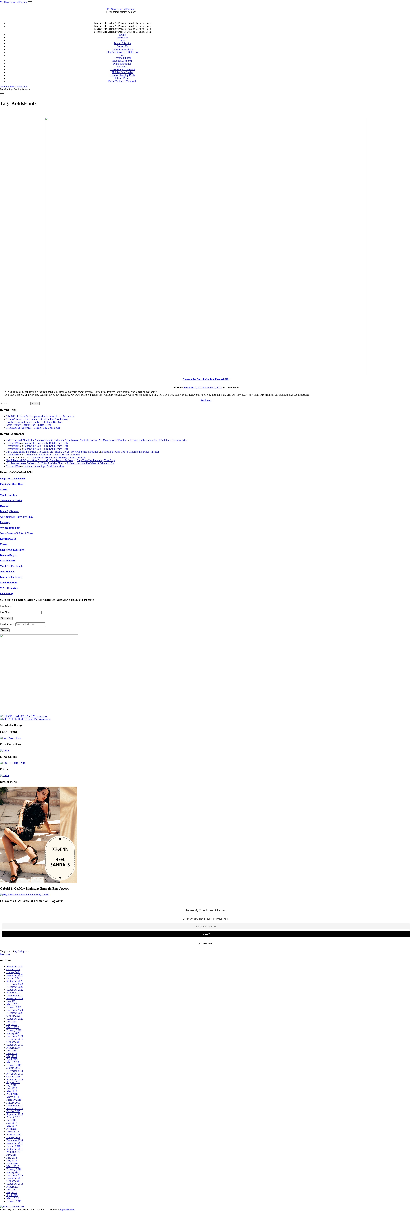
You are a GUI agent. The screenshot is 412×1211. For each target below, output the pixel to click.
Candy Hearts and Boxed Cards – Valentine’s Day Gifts (34, 422)
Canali (4, 489)
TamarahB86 (13, 443)
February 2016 (13, 1169)
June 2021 (11, 1001)
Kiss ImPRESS (8, 538)
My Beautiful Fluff (10, 527)
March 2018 (12, 1096)
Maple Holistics (8, 495)
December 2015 (14, 1175)
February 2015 (13, 1201)
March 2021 (12, 1004)
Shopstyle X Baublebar (12, 478)
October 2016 (13, 1146)
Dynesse (4, 506)
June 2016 (11, 1157)
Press (122, 40)
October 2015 (13, 1180)
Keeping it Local (122, 57)
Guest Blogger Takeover (122, 69)
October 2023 (13, 978)
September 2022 (14, 989)
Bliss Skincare (7, 560)
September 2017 (14, 1114)
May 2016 (11, 1160)
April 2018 (12, 1094)
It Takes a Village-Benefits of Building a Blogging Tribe (158, 440)
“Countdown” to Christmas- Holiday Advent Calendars (51, 454)
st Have (19, 484)
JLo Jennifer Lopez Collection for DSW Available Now (34, 463)
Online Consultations (122, 49)
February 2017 (13, 1134)
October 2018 (13, 1076)
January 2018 (13, 1102)
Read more (206, 400)
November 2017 (14, 1108)
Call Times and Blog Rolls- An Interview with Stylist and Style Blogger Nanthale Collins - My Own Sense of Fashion (66, 440)
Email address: (7, 624)
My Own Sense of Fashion (120, 9)
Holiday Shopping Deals (122, 75)
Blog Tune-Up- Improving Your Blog (96, 460)
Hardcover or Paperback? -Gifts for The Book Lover (33, 427)
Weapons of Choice (11, 500)
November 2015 (14, 1178)
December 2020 (14, 1010)
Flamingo (5, 522)
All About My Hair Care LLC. (16, 516)
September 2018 (14, 1079)
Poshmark (5, 954)
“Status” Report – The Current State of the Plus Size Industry (37, 419)
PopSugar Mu (7, 484)
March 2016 (12, 1166)
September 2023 (14, 981)
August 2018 (13, 1082)
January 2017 (13, 1137)
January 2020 (13, 1033)
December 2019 (14, 1036)
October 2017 (13, 1111)
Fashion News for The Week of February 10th (90, 463)
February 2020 (13, 1030)
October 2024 (13, 969)
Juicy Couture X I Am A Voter (16, 533)
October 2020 (13, 1015)
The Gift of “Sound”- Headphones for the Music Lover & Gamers (40, 416)
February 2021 (13, 1007)
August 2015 (13, 1186)
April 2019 (12, 1059)
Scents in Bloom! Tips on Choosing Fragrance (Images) (130, 451)
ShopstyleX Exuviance (13, 549)
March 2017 (12, 1131)
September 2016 (14, 1149)
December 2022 (14, 984)
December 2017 (14, 1105)
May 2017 (11, 1125)
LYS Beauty (6, 593)
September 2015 (14, 1183)
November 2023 (14, 975)
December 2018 (14, 1070)
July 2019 (11, 1050)
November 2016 (14, 1143)
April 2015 (12, 1195)
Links (122, 55)
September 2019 (14, 1044)
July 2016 (11, 1154)
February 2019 (13, 1065)
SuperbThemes (67, 1209)
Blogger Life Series (122, 60)
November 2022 (14, 986)
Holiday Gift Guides (122, 72)
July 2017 (11, 1120)
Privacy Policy (122, 78)
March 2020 (12, 1027)
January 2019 (13, 1068)
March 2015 (12, 1198)
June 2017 (11, 1123)
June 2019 (11, 1053)
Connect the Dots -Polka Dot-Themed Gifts (206, 379)
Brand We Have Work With (122, 81)
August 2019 (13, 1047)
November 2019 (14, 1039)
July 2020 (11, 1021)
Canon (4, 544)
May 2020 (11, 1024)
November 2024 (14, 966)
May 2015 (11, 1192)
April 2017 (12, 1128)
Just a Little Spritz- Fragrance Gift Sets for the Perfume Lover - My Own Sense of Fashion (52, 451)
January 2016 (13, 1172)
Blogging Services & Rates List (122, 52)
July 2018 (11, 1085)
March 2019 (12, 1062)
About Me (122, 37)
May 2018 (11, 1091)
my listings (19, 951)
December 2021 (14, 995)
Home (122, 34)
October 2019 (13, 1041)
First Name (5, 606)
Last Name (5, 612)
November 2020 (14, 1012)
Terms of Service (122, 43)
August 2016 (13, 1152)
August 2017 (13, 1117)
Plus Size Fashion (122, 63)
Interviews (122, 66)
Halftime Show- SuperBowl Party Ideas (43, 466)
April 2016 (12, 1163)
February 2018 (13, 1099)
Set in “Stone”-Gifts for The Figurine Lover (28, 424)
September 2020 (14, 1018)
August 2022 (13, 992)
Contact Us (122, 46)
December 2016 (14, 1140)
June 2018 (11, 1088)
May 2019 (11, 1056)
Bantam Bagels (8, 555)
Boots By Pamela (9, 511)
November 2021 (14, 998)
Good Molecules (8, 582)
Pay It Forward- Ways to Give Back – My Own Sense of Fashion (39, 460)
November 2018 (14, 1073)
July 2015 (11, 1189)
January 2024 (13, 972)
